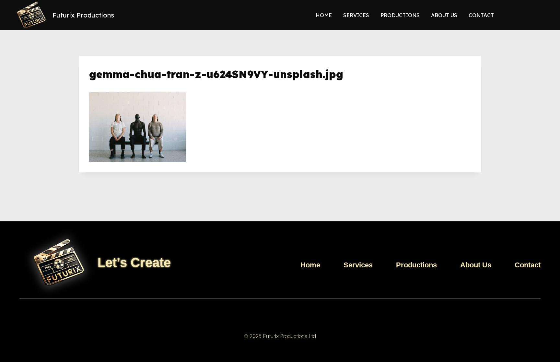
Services (356, 15)
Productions (400, 15)
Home (324, 15)
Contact (481, 15)
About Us (444, 15)
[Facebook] (267, 314)
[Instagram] (293, 314)
